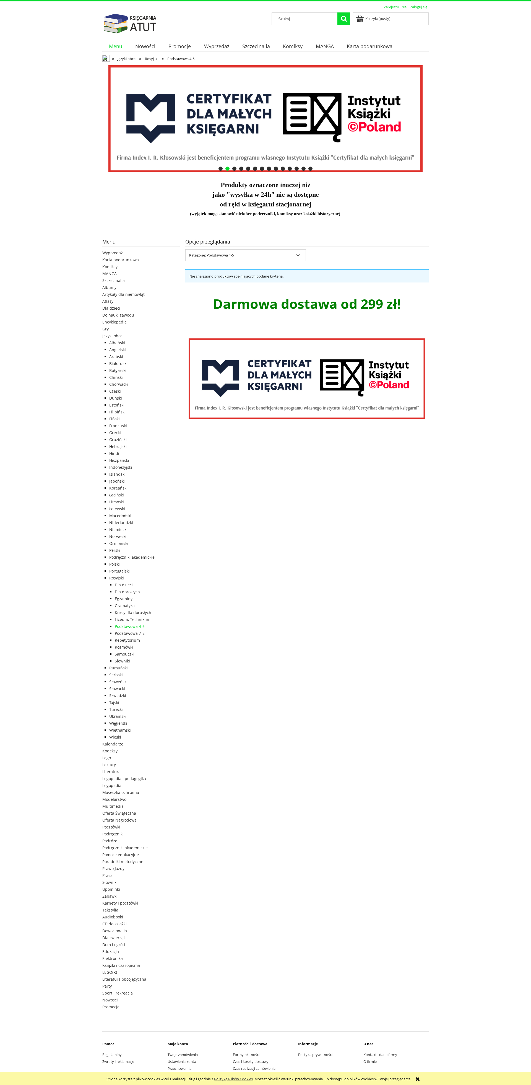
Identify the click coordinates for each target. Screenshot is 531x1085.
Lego (106, 757)
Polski (114, 564)
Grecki (115, 432)
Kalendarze (112, 744)
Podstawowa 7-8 (130, 633)
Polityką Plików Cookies (233, 1078)
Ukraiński (117, 716)
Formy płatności (246, 1054)
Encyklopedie (114, 322)
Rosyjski (116, 578)
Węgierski (118, 723)
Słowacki (117, 688)
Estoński (116, 405)
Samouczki (124, 654)
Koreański (118, 488)
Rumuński (118, 667)
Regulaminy (112, 1054)
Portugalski (119, 571)
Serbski (116, 674)
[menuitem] (115, 46)
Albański (117, 342)
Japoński (117, 481)
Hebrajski (118, 446)
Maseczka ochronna (120, 792)
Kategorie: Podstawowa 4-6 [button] (211, 255)
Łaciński (116, 495)
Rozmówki (124, 647)
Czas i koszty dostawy (251, 1061)
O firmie (370, 1061)
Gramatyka (125, 605)
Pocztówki (111, 827)
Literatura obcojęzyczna (124, 979)
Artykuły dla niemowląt (123, 294)
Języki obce (112, 335)
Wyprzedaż (112, 252)
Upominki (111, 889)
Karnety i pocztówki (120, 903)
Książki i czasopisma (121, 965)
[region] (265, 118)
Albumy (109, 287)
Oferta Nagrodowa (119, 820)
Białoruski (118, 363)
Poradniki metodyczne (122, 861)
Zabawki (110, 896)
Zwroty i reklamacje (118, 1061)
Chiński (116, 377)
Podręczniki (113, 834)
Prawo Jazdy (113, 868)
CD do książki (114, 923)
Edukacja (110, 951)
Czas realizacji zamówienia (254, 1068)
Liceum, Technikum (132, 619)
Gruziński (118, 439)
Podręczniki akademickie (132, 557)
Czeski (115, 391)
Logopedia (111, 785)
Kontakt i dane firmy (380, 1054)
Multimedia (113, 806)
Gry (105, 329)
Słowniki (122, 661)
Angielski (117, 349)
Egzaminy (123, 598)
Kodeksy (110, 750)
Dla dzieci (111, 308)
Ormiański (118, 543)
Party (107, 986)
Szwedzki (117, 695)
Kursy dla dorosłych (133, 612)
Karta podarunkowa (120, 259)
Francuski (118, 425)
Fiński (114, 418)
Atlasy (107, 301)
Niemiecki (118, 529)
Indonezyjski (120, 467)
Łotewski (117, 508)
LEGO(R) (109, 972)
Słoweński (118, 681)
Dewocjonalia (114, 930)
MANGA (109, 273)
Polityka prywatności (315, 1054)
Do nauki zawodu (118, 315)
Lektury (109, 764)
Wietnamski (120, 730)
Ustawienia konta (182, 1061)
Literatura (111, 771)
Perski (114, 550)
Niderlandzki (121, 522)
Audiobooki (112, 917)
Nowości (110, 1000)
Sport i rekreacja (117, 993)
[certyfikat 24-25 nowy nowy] (265, 118)
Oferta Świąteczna (119, 813)
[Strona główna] (130, 23)
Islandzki (117, 474)
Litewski (116, 501)
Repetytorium (127, 640)
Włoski (115, 737)
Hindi (114, 453)
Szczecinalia (113, 280)
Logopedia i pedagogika (124, 778)
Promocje (110, 1006)
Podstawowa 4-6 (130, 626)
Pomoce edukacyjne (120, 854)
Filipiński (117, 412)
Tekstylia (110, 910)
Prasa (107, 875)
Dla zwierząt (113, 937)
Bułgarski (117, 370)
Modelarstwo (114, 799)
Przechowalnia (179, 1068)
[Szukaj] (343, 18)
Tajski (114, 702)
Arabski (116, 356)
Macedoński (120, 515)
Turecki (116, 709)
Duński (115, 398)
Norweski (117, 536)
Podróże (109, 840)
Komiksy (110, 266)
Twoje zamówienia (183, 1054)
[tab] (220, 169)
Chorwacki (118, 384)
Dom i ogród (113, 944)
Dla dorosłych (127, 591)
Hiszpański (119, 460)
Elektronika (112, 958)
